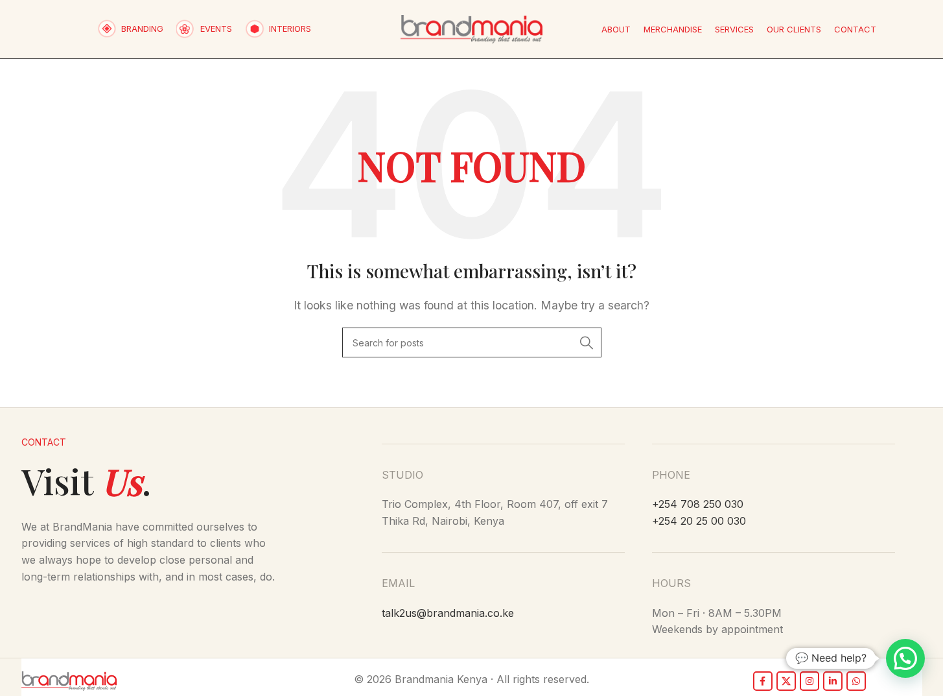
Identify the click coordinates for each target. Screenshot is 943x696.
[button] (905, 658)
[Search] (586, 342)
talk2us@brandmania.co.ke (448, 612)
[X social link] (786, 681)
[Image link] (69, 679)
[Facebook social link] (763, 681)
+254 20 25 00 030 (699, 520)
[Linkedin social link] (833, 681)
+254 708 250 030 (697, 504)
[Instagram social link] (809, 681)
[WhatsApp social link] (856, 681)
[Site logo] (471, 27)
